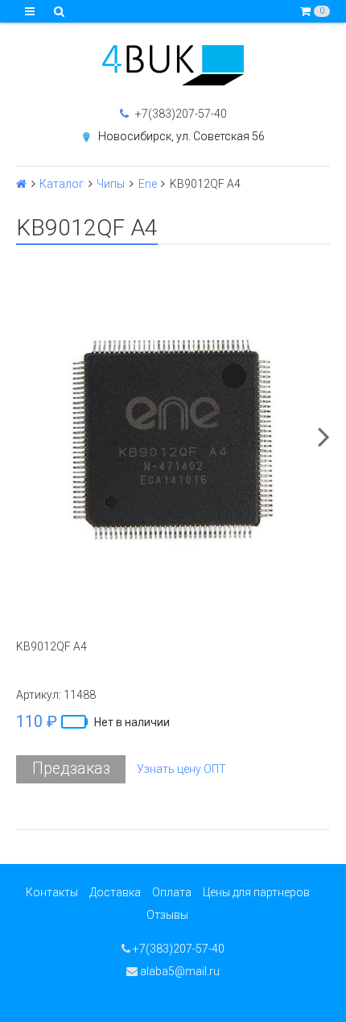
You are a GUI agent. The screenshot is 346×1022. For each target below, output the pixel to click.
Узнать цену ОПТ (181, 769)
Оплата (172, 892)
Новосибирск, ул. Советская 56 (181, 136)
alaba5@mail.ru (179, 971)
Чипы (111, 183)
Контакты (52, 892)
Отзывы (167, 914)
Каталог (61, 183)
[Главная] (21, 183)
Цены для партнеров (256, 892)
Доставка (115, 892)
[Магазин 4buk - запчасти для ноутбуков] (173, 65)
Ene (147, 183)
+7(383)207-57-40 (180, 113)
